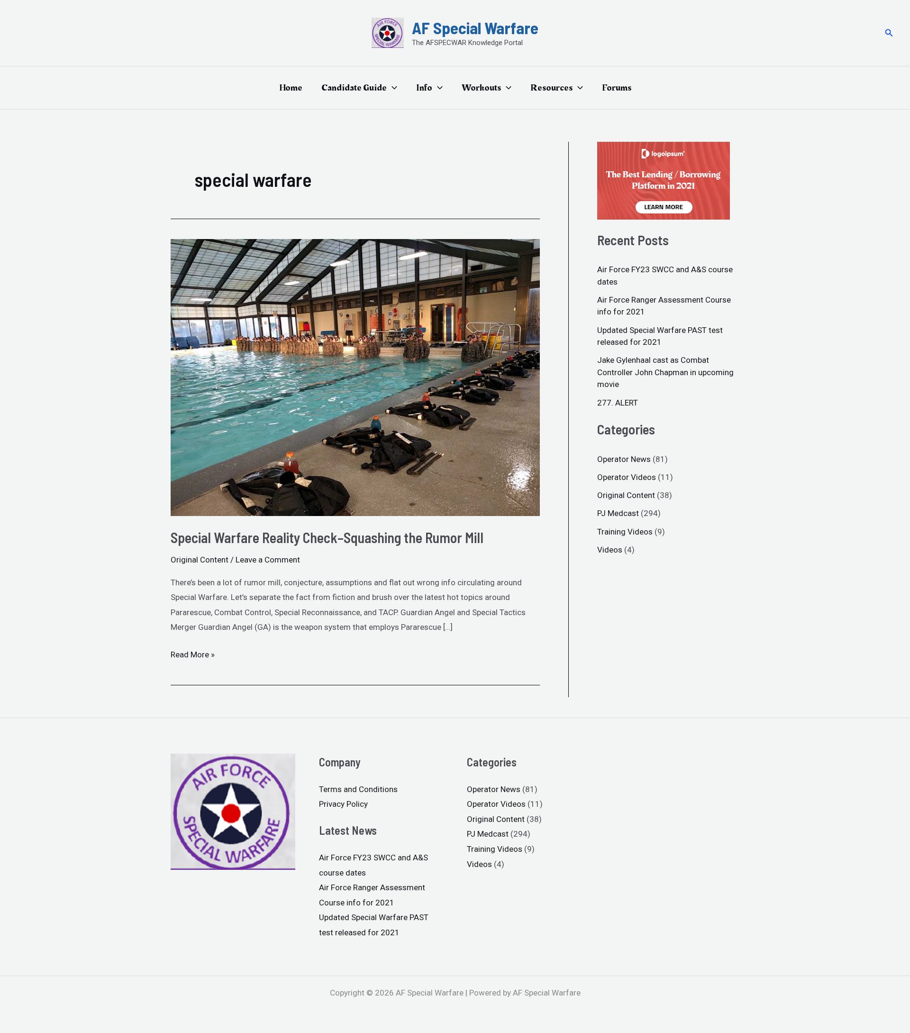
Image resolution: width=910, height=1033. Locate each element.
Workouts (481, 88)
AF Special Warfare (475, 27)
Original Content (199, 559)
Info (424, 88)
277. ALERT (617, 402)
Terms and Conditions (358, 789)
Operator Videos (626, 477)
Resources (551, 88)
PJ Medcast (618, 513)
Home (290, 88)
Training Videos (625, 531)
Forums (616, 88)
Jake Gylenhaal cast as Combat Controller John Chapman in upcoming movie (665, 372)
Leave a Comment (268, 559)
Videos (609, 549)
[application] (392, 87)
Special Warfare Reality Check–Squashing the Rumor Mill (327, 537)
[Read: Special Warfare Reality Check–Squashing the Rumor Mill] (355, 377)
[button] (889, 33)
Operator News (624, 459)
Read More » (193, 653)
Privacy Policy (343, 804)
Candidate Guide (354, 88)
